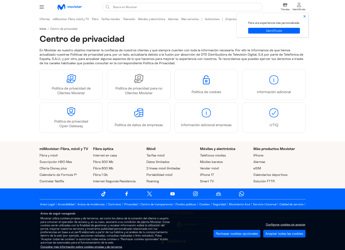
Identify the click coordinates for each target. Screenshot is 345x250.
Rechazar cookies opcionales (237, 234)
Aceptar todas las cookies (284, 234)
